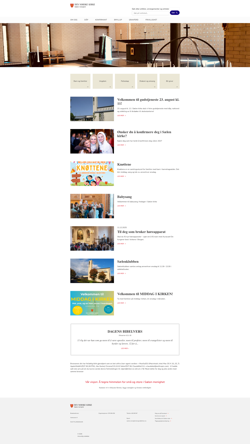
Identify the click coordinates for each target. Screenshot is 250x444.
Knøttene (124, 164)
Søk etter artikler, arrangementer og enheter (150, 9)
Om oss (73, 20)
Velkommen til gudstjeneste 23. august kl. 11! (148, 101)
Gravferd (133, 20)
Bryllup (118, 20)
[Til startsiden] (82, 5)
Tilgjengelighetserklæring (162, 421)
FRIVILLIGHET (151, 20)
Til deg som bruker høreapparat (141, 231)
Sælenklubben (128, 261)
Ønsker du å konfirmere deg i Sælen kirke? (144, 133)
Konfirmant (101, 20)
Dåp (86, 20)
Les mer (120, 115)
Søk (173, 12)
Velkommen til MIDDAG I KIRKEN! (145, 293)
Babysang (124, 196)
